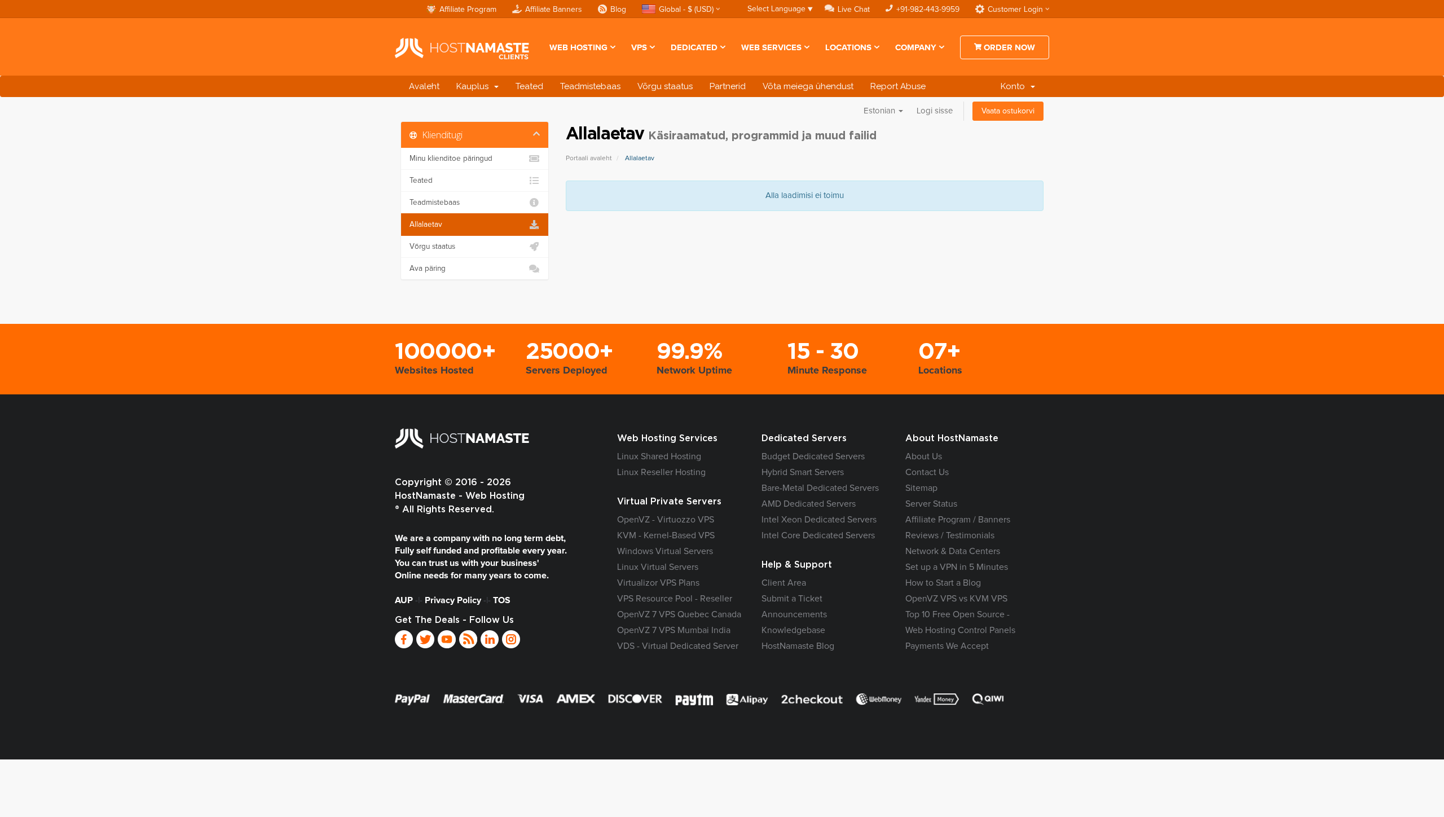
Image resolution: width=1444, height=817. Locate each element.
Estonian (880, 111)
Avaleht (424, 86)
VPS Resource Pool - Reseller (674, 598)
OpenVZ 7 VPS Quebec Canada (679, 614)
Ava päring (428, 269)
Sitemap (921, 488)
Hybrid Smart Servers (802, 472)
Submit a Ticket (791, 598)
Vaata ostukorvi (1007, 111)
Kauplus (474, 86)
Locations (848, 47)
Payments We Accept (947, 646)
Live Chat (854, 10)
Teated (529, 86)
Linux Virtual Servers (657, 567)
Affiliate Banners (553, 10)
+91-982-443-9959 (927, 10)
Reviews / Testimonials (949, 535)
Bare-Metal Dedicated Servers (820, 488)
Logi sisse (935, 111)
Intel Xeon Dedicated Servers (819, 519)
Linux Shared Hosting (659, 456)
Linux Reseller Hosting (661, 472)
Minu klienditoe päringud (451, 158)
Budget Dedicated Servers (813, 456)
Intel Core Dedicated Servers (818, 535)
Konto (1015, 86)
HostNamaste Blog (797, 646)
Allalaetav (426, 225)
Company (915, 47)
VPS (639, 47)
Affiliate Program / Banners (957, 519)
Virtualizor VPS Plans (658, 582)
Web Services (771, 47)
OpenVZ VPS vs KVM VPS (956, 598)
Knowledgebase (793, 630)
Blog (618, 10)
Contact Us (927, 472)
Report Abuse (898, 86)
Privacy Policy (453, 600)
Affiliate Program (467, 10)
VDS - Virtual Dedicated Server (677, 646)
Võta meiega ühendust (808, 86)
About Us (923, 456)
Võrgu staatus (665, 86)
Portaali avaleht (589, 158)
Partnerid (728, 86)
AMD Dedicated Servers (808, 503)
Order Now (1008, 47)
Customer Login (1015, 10)
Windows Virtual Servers (665, 551)
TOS (501, 600)
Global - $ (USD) (686, 10)
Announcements (794, 614)
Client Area (783, 582)
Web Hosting (578, 47)
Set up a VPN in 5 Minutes (956, 567)
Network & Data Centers (952, 551)
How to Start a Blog (943, 582)
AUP (404, 600)
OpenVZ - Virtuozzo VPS (665, 519)
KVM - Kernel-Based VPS (666, 535)
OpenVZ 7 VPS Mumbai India (673, 630)
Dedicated (694, 47)
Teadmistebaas (590, 86)
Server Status (931, 503)
